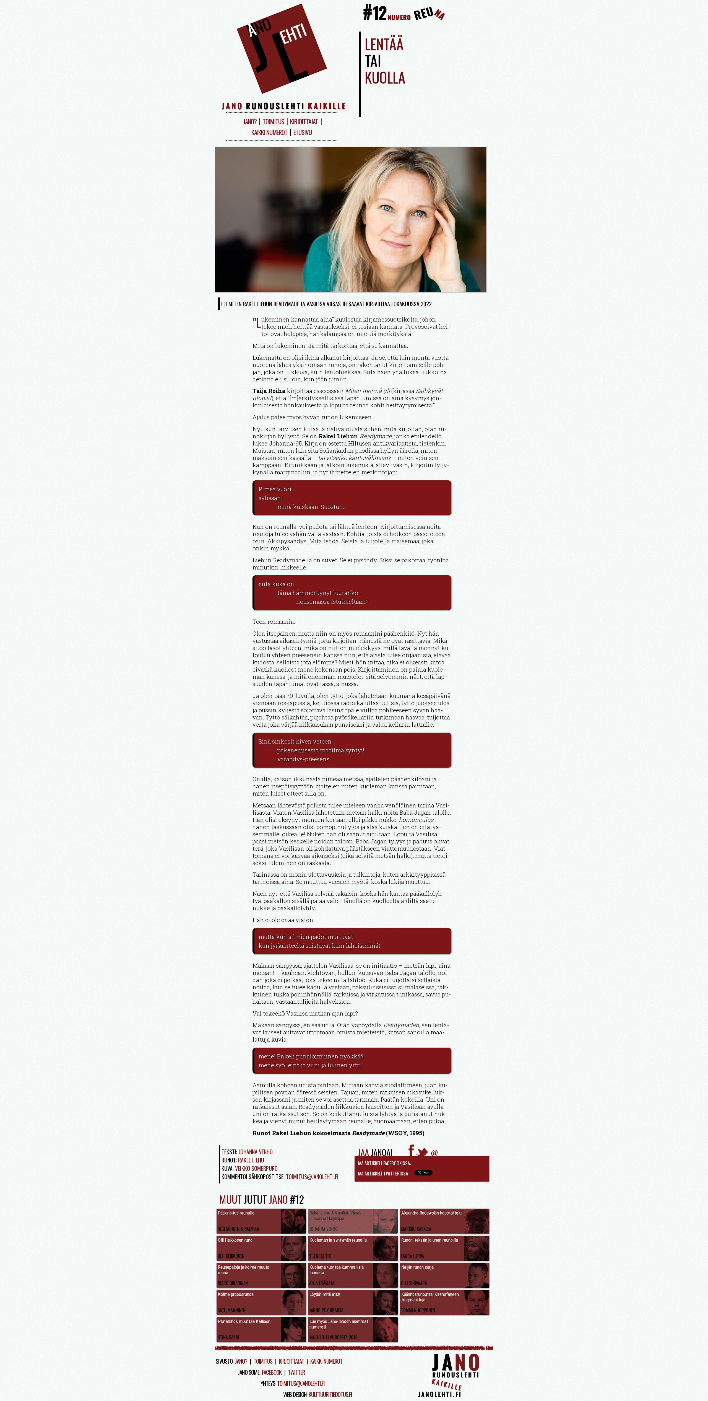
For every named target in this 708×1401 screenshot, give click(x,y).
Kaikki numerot (269, 132)
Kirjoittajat (304, 121)
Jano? (250, 121)
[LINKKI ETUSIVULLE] (282, 94)
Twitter (296, 1372)
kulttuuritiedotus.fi (330, 1394)
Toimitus (273, 121)
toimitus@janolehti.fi (301, 1383)
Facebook (272, 1372)
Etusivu (302, 132)
